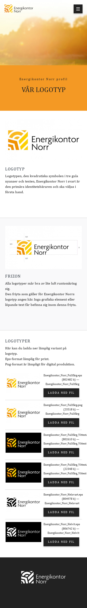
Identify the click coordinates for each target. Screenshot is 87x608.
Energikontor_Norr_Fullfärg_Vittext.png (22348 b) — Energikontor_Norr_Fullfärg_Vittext (61, 469)
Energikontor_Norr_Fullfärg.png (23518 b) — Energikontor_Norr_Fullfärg (61, 409)
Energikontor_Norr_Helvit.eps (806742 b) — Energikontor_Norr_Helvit (61, 528)
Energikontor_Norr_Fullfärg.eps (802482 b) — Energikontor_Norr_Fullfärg (61, 380)
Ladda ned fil (61, 392)
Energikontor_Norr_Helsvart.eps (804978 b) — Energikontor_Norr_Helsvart (61, 499)
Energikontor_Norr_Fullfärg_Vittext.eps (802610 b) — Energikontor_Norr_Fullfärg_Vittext (61, 439)
